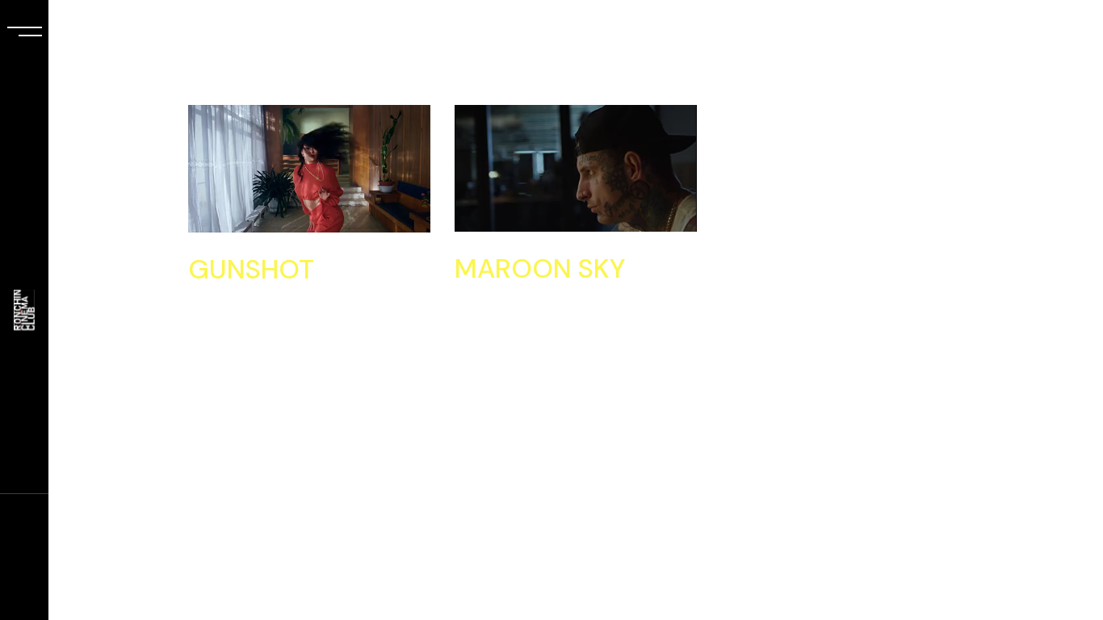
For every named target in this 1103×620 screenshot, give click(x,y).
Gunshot (251, 269)
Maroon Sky (540, 268)
